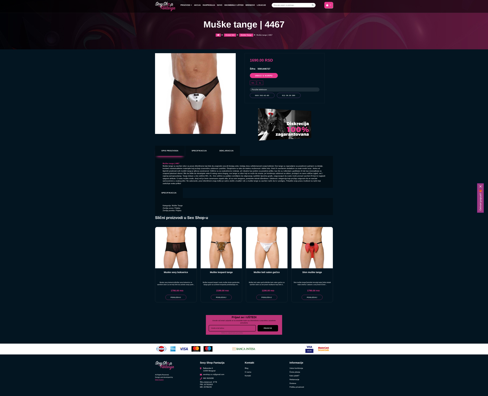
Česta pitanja (294, 372)
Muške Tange (246, 35)
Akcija (197, 5)
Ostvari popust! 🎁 (480, 200)
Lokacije (261, 5)
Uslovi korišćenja (296, 368)
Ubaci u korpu (264, 76)
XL (260, 83)
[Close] (480, 186)
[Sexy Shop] (218, 35)
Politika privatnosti (296, 387)
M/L (253, 83)
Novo (219, 5)
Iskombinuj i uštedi (233, 5)
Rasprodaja (209, 5)
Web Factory (159, 380)
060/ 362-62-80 (262, 95)
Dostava (292, 383)
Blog (246, 368)
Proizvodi (185, 5)
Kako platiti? (294, 376)
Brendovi (250, 5)
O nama (248, 372)
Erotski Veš (230, 35)
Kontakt (248, 376)
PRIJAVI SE (268, 328)
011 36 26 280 (288, 95)
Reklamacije (294, 379)
